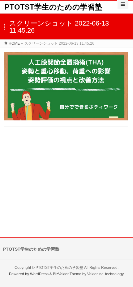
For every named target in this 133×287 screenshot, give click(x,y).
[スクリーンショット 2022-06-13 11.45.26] (66, 86)
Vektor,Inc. (95, 274)
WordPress (39, 274)
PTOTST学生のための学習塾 (53, 7)
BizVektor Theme (67, 274)
